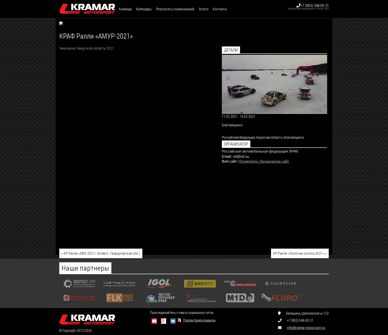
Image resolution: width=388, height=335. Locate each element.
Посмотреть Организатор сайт (264, 161)
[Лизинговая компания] (200, 303)
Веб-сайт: (230, 161)
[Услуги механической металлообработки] (79, 289)
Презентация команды (199, 320)
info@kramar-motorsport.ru (306, 327)
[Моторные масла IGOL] (160, 289)
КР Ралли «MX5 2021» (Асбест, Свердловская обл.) (101, 253)
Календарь (144, 9)
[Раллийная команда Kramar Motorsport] (87, 9)
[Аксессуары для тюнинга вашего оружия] (240, 289)
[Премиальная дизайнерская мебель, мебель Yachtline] (280, 289)
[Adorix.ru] (79, 303)
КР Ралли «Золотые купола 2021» (299, 253)
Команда (125, 9)
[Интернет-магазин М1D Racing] (240, 303)
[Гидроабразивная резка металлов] (119, 289)
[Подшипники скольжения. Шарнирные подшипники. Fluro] (280, 303)
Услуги (203, 9)
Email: (227, 156)
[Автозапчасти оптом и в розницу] (200, 289)
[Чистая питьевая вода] (160, 303)
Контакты (220, 9)
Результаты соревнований (175, 9)
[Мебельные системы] (119, 303)
